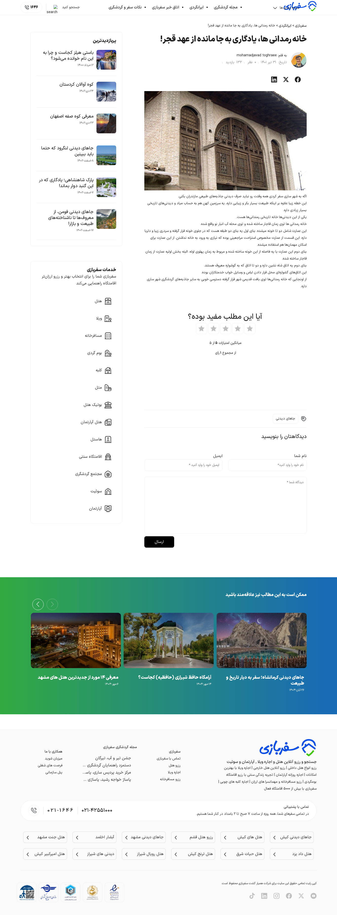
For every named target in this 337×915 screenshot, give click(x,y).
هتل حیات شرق (249, 854)
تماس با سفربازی (169, 758)
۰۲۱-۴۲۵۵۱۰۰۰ (97, 811)
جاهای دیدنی (285, 418)
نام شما (300, 456)
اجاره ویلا (174, 772)
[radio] (249, 328)
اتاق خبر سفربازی (165, 7)
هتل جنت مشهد (51, 837)
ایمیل (218, 456)
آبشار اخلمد (104, 837)
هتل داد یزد (302, 854)
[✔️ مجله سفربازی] (300, 10)
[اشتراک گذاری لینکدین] (274, 81)
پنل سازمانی (53, 772)
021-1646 (60, 811)
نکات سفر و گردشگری (125, 7)
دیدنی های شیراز (100, 854)
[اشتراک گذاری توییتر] (286, 81)
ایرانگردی (196, 7)
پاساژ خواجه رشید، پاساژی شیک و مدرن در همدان (89, 780)
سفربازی (301, 25)
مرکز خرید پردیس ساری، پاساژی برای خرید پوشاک (91, 773)
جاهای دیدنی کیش (296, 837)
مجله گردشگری (226, 7)
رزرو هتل (175, 765)
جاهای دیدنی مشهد (147, 837)
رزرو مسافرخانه (170, 779)
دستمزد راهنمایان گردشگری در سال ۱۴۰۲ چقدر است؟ (87, 765)
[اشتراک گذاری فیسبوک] (298, 81)
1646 (34, 7)
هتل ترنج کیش (200, 854)
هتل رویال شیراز (150, 854)
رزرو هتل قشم (201, 837)
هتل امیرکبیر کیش (50, 854)
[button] (38, 604)
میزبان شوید (53, 758)
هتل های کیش (250, 837)
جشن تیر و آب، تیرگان (113, 758)
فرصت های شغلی (50, 765)
